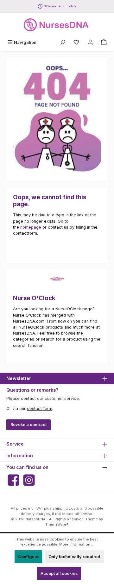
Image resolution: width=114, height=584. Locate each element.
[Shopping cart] (104, 42)
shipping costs (66, 508)
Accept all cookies (59, 573)
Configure (28, 556)
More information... (76, 544)
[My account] (90, 42)
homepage (31, 227)
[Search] (63, 42)
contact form (39, 408)
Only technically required (74, 556)
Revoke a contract (28, 424)
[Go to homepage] (57, 25)
